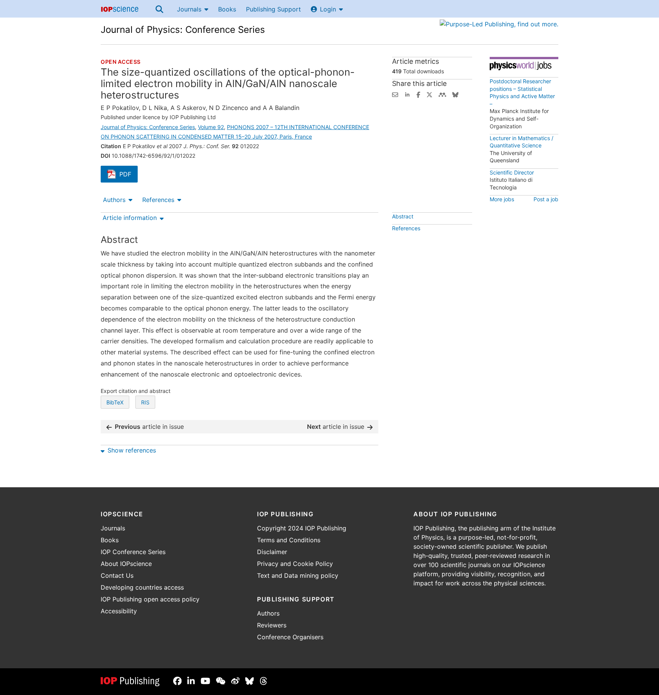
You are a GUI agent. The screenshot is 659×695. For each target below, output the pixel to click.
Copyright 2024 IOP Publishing (301, 528)
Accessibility (119, 611)
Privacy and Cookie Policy (295, 563)
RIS (145, 402)
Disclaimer (272, 552)
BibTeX (115, 402)
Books (227, 9)
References (158, 200)
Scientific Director (512, 172)
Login (328, 9)
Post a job (546, 199)
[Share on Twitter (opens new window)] (429, 94)
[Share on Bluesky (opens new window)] (455, 94)
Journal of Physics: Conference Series (183, 29)
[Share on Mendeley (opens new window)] (442, 94)
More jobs (502, 199)
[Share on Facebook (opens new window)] (418, 94)
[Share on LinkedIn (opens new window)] (407, 94)
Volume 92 (211, 127)
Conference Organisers (290, 637)
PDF (128, 174)
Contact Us (117, 575)
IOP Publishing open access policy (150, 599)
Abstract (402, 216)
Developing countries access (142, 587)
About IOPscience (126, 563)
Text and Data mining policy (297, 575)
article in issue (149, 426)
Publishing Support (273, 9)
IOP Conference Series (133, 552)
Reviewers (271, 625)
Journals (189, 9)
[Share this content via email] (395, 94)
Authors (114, 200)
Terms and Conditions (288, 540)
